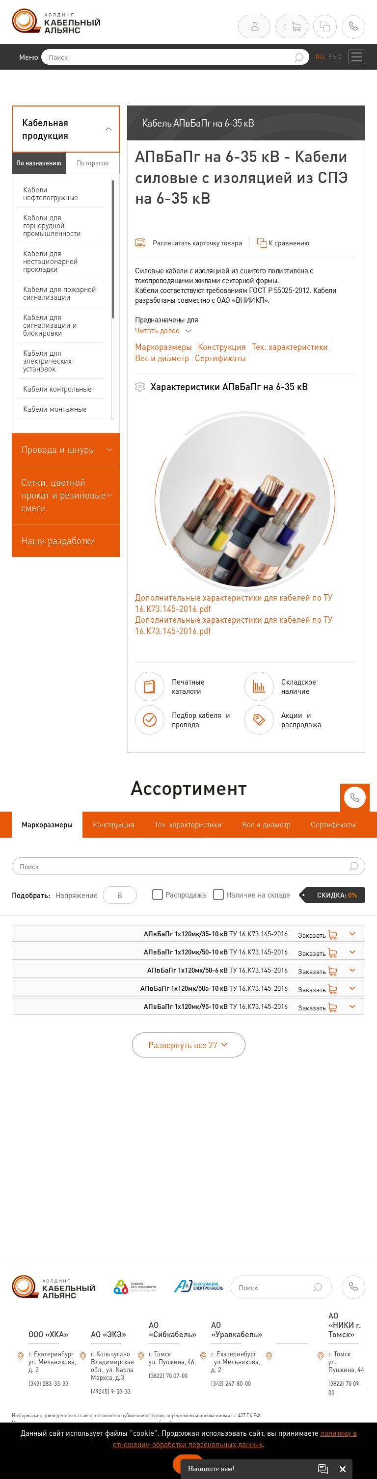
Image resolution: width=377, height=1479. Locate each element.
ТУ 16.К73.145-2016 (216, 933)
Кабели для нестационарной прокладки (50, 261)
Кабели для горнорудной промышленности (52, 225)
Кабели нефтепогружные (50, 193)
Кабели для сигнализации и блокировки (50, 325)
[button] (66, 129)
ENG (334, 57)
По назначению (38, 162)
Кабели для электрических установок (47, 360)
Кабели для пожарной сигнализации (59, 293)
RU (320, 57)
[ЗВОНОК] (355, 800)
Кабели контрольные (57, 389)
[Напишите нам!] (323, 1469)
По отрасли (92, 162)
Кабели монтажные (55, 409)
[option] (245, 501)
